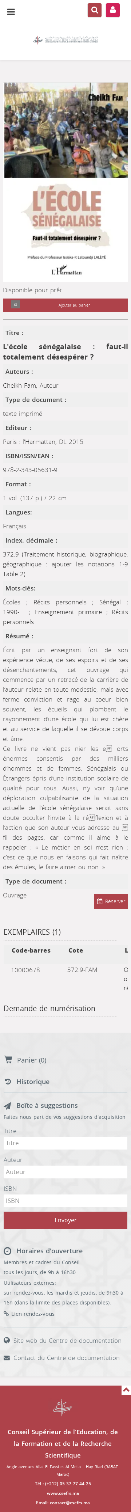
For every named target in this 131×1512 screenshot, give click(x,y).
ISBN (10, 1188)
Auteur (13, 1160)
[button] (15, 305)
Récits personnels (62, 602)
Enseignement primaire (70, 612)
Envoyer (66, 1220)
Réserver (115, 902)
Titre (10, 1131)
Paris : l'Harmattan (29, 442)
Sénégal (113, 602)
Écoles (14, 602)
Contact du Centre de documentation (66, 1358)
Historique (32, 1082)
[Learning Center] (65, 40)
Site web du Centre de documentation (67, 1340)
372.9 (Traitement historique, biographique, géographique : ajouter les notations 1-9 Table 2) (65, 564)
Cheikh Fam (19, 385)
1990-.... (16, 612)
